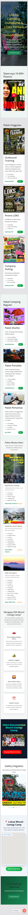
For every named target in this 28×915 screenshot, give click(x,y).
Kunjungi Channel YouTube (12, 752)
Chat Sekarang (14, 897)
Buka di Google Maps (14, 869)
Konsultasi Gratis (14, 53)
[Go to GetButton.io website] (24, 913)
